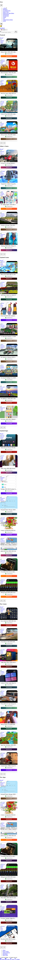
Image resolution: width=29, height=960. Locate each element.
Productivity (6, 15)
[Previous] (1, 143)
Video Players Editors (8, 19)
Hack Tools (5, 12)
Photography (6, 14)
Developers (5, 953)
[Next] (4, 143)
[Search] (16, 32)
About (4, 950)
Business (5, 9)
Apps (4, 8)
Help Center (5, 955)
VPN (4, 21)
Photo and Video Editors (8, 13)
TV (4, 18)
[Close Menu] (1, 5)
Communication (6, 10)
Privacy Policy (6, 951)
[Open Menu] (1, 24)
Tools (4, 17)
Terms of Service (6, 952)
